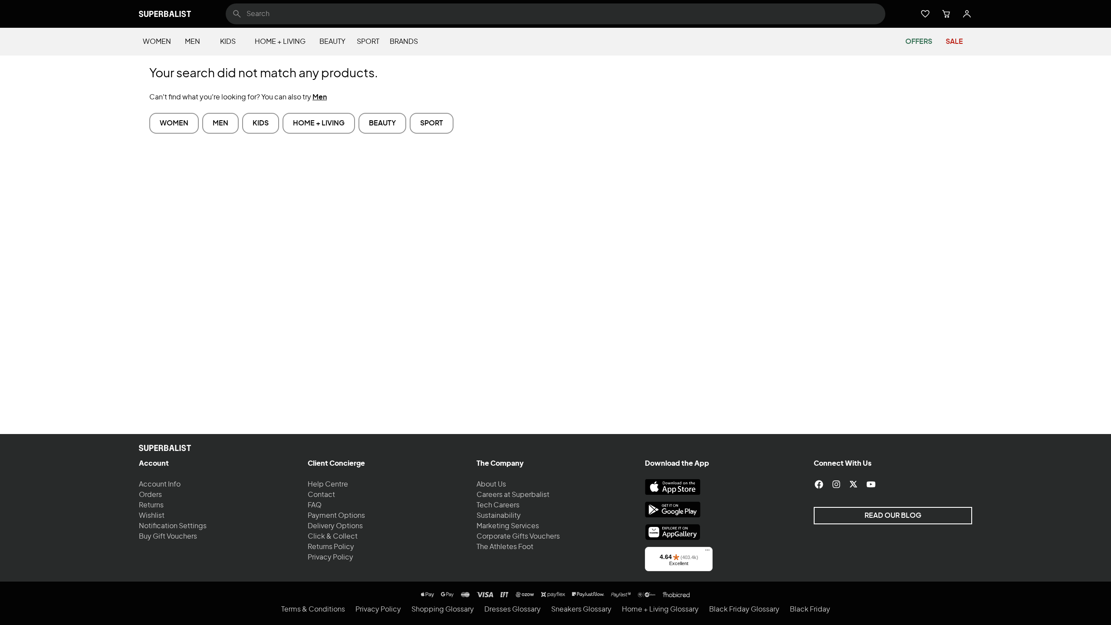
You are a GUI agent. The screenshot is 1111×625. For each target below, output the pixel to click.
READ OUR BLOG (892, 515)
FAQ (315, 505)
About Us (491, 484)
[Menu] (707, 552)
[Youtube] (871, 484)
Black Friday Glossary (744, 609)
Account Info (160, 484)
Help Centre (328, 484)
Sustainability (499, 515)
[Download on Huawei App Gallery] (672, 532)
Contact (321, 494)
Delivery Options (335, 526)
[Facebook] (819, 484)
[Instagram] (836, 484)
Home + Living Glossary (660, 609)
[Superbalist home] (165, 13)
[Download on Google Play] (672, 509)
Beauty (332, 41)
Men (192, 41)
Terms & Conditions (313, 609)
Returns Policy (331, 546)
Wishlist (151, 515)
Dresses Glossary (512, 609)
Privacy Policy (330, 557)
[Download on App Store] (672, 487)
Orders (150, 494)
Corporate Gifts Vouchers (518, 536)
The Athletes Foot (505, 546)
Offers (918, 41)
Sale (954, 41)
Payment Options (336, 515)
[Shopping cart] (946, 14)
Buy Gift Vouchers (168, 536)
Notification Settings (173, 526)
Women (157, 41)
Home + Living (280, 41)
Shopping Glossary (442, 609)
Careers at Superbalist (513, 494)
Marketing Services (508, 526)
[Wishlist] (925, 14)
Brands (404, 41)
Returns (151, 505)
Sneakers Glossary (581, 609)
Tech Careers (498, 505)
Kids (228, 41)
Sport (368, 41)
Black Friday (810, 609)
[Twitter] (853, 484)
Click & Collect (333, 536)
